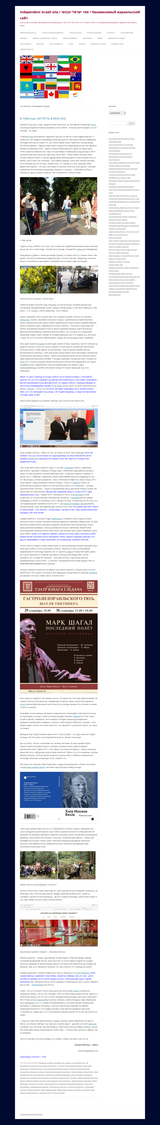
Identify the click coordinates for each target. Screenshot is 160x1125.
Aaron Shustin (59, 1093)
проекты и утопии (35, 1084)
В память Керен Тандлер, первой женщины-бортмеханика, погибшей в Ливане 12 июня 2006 (124, 226)
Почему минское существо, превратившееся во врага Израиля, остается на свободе (123, 169)
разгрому (79, 494)
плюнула (40, 1000)
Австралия (87, 38)
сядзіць (69, 551)
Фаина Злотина (34, 1090)
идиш (73, 1075)
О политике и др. (78, 1063)
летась (23, 704)
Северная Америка (70, 38)
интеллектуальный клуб (59, 1078)
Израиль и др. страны (62, 1063)
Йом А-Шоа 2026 (115, 238)
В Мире (100, 38)
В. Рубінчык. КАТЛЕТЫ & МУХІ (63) (43, 118)
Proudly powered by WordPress (31, 1114)
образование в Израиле (81, 1081)
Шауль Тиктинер (74, 1090)
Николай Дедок (65, 1081)
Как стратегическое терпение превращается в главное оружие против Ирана (122, 148)
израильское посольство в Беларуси (34, 1078)
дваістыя (92, 1024)
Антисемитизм (127, 33)
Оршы (59, 386)
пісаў (93, 124)
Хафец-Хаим (62, 1090)
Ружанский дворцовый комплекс (71, 1084)
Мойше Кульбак (32, 1081)
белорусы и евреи (37, 1072)
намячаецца (57, 518)
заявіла (76, 482)
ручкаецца (68, 467)
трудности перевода (75, 1087)
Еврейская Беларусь (28, 33)
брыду (76, 991)
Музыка (82, 44)
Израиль (23, 38)
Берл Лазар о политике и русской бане (124, 241)
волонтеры (66, 1072)
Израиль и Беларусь (84, 1075)
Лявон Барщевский (85, 1078)
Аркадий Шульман (61, 1069)
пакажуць (93, 572)
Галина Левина (77, 1072)
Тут (75, 752)
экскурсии (86, 1090)
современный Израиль (39, 1087)
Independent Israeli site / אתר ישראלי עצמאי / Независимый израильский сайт (80, 15)
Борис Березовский (53, 1072)
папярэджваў (37, 985)
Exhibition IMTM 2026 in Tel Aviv (120, 274)
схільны (79, 249)
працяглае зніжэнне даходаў (75, 503)
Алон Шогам (48, 1069)
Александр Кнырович (73, 1066)
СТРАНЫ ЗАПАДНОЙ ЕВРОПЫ (52, 33)
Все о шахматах (56, 44)
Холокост (111, 33)
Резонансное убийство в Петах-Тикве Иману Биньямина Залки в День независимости (124, 211)
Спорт (70, 44)
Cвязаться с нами (98, 44)
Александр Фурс (36, 1069)
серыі (31, 136)
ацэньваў (75, 497)
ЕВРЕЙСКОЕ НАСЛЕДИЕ (116, 38)
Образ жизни (25, 44)
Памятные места (27, 49)
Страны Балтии (75, 33)
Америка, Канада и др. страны (45, 38)
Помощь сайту (117, 44)
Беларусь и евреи (46, 1063)
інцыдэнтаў (32, 458)
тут (84, 335)
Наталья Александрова (48, 1081)
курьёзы (73, 1078)
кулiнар (30, 389)
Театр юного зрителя (57, 1087)
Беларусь (40, 44)
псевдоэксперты (50, 1084)
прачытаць (24, 320)
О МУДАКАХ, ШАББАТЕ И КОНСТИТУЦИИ (124, 163)
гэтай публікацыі (82, 973)
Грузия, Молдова (94, 33)
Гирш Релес (88, 1072)
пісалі (22, 362)
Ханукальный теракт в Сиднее (121, 283)
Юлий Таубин (31, 1093)
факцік (41, 344)
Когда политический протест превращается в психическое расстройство (121, 157)
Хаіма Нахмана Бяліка (35, 767)
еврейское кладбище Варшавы (57, 1075)
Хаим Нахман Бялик (48, 1090)
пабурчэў (77, 716)
